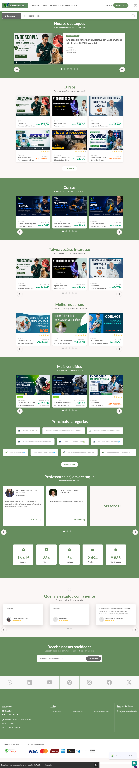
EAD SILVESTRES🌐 (17, 452)
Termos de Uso (78, 711)
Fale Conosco (9, 724)
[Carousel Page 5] (74, 68)
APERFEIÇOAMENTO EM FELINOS (107, 431)
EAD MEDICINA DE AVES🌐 (44, 452)
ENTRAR (108, 5)
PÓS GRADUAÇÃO (30, 431)
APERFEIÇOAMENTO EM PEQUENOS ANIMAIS (63, 431)
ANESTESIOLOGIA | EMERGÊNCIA (120, 452)
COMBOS (53, 5)
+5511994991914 (26, 720)
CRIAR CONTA (121, 5)
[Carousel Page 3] (68, 68)
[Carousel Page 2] (64, 68)
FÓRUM (68, 5)
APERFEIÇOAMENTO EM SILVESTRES (37, 442)
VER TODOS (69, 168)
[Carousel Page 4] (71, 68)
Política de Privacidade (101, 711)
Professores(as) (57, 711)
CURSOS (44, 5)
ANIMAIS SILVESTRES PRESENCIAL (81, 452)
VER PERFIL (35, 520)
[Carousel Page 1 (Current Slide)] (61, 68)
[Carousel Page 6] (77, 68)
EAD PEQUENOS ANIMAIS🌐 (109, 441)
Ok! (96, 765)
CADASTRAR (93, 658)
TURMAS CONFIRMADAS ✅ (74, 441)
